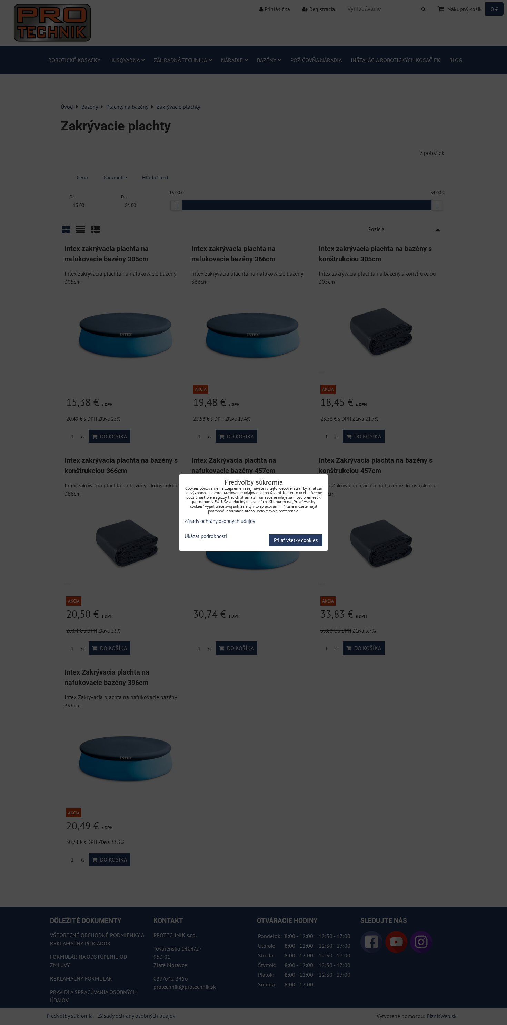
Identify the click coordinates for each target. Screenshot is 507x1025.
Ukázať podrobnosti (206, 536)
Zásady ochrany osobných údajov (220, 521)
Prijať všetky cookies (296, 540)
